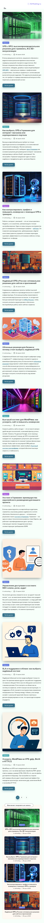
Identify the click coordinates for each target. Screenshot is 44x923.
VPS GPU (5, 70)
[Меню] (5, 8)
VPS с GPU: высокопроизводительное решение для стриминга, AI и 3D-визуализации (21, 48)
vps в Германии (32, 149)
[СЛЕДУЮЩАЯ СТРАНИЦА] (26, 797)
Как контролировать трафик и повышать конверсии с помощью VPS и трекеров (21, 211)
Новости (5, 43)
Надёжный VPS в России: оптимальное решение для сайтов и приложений (21, 282)
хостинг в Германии (22, 517)
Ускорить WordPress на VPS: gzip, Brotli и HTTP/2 (21, 760)
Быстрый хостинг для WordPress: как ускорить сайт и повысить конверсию (20, 420)
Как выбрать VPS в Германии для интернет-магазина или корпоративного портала (18, 132)
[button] (26, 797)
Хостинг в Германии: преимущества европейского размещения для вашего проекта (21, 500)
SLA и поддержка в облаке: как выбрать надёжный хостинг (21, 669)
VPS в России (29, 300)
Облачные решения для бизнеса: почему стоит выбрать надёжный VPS (20, 348)
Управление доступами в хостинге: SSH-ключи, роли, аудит (19, 586)
